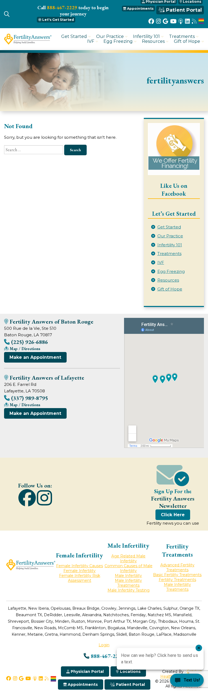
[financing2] (174, 149)
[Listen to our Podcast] (180, 21)
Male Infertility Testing (129, 590)
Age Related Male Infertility (128, 558)
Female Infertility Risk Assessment (79, 578)
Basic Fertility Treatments (177, 574)
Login (104, 644)
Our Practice (110, 36)
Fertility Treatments (177, 579)
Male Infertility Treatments (128, 583)
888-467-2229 (62, 7)
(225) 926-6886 (29, 342)
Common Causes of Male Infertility (128, 568)
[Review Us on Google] (165, 21)
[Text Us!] (187, 680)
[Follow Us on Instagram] (158, 21)
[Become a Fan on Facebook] (151, 21)
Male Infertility (128, 575)
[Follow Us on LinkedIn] (187, 21)
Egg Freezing (118, 41)
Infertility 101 (146, 36)
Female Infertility (79, 570)
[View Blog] (194, 21)
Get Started (74, 36)
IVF (90, 41)
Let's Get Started (57, 20)
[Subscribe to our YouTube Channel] (173, 21)
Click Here (173, 514)
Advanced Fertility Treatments (177, 567)
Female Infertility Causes (79, 565)
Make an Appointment (35, 357)
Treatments (182, 36)
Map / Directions (24, 348)
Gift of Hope (187, 41)
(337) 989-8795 (29, 398)
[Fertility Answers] (27, 43)
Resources (153, 41)
